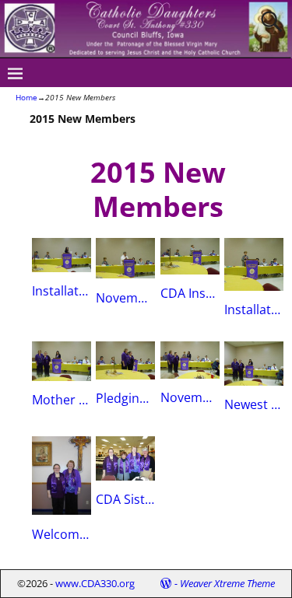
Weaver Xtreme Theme (227, 583)
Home (26, 97)
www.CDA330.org (95, 583)
